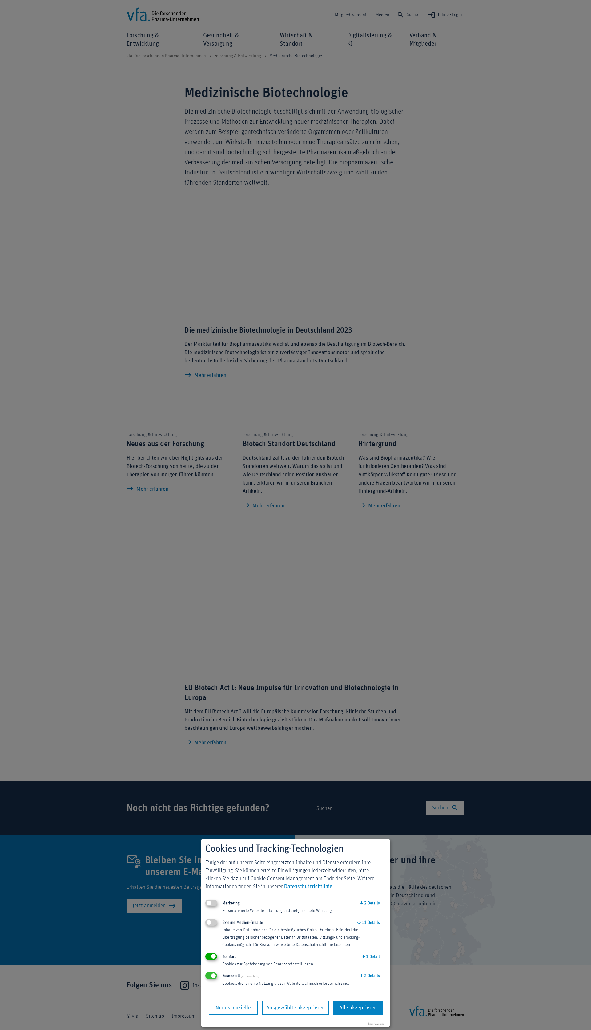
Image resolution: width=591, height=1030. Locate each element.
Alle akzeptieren (358, 1008)
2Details (370, 903)
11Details (368, 922)
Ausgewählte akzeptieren (295, 1008)
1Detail (371, 957)
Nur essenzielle (233, 1008)
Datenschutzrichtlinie (308, 886)
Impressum (376, 1024)
